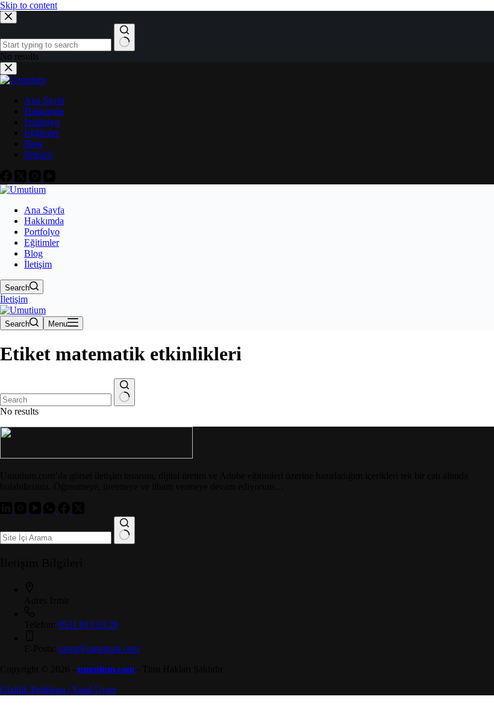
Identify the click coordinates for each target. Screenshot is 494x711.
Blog (33, 253)
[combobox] (55, 399)
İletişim (38, 264)
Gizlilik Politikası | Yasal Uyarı (58, 689)
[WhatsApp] (50, 511)
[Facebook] (65, 511)
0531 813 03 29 (88, 624)
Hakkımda (44, 221)
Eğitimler (41, 242)
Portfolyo (42, 232)
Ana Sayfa (44, 210)
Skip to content (28, 5)
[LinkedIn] (7, 511)
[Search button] (124, 392)
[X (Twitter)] (78, 511)
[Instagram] (21, 511)
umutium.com (106, 669)
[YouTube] (36, 511)
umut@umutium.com (98, 649)
